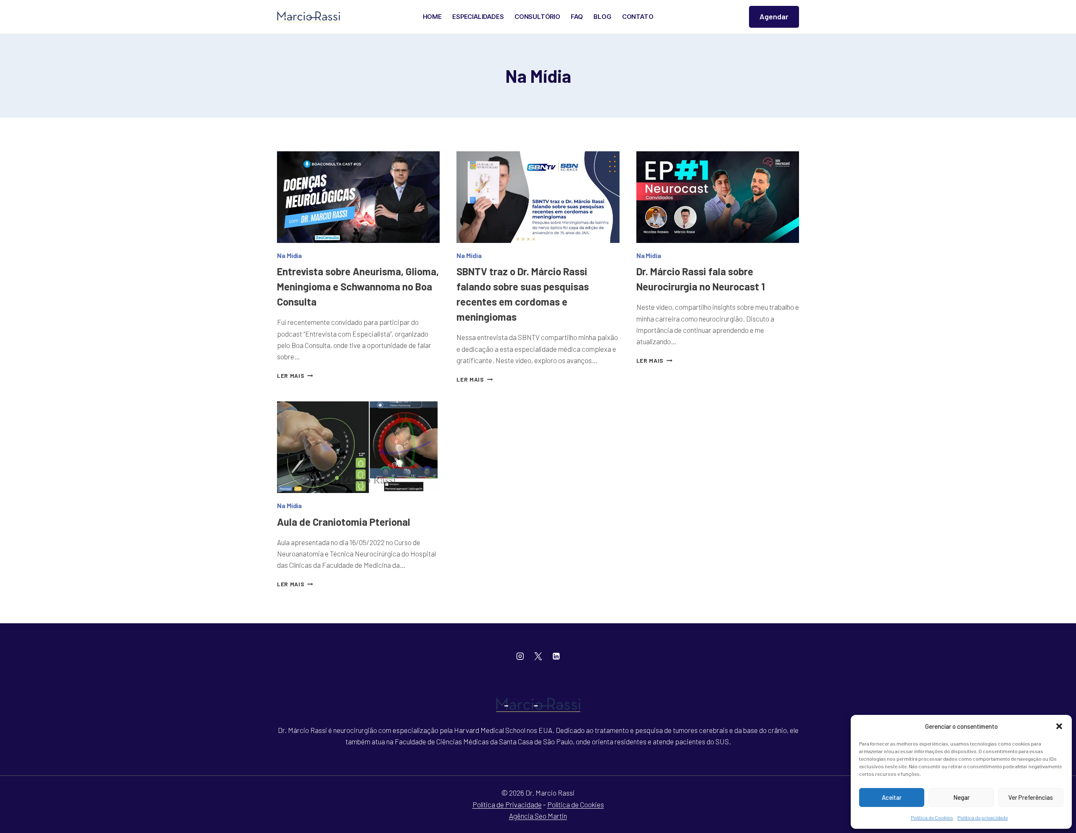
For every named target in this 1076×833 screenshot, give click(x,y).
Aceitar (892, 797)
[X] (538, 656)
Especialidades (478, 17)
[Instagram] (519, 656)
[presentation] (358, 197)
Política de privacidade (982, 817)
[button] (1059, 726)
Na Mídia (289, 255)
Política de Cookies (932, 817)
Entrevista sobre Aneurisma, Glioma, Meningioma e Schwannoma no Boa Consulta (358, 286)
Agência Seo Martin (538, 816)
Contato (638, 17)
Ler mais (295, 375)
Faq (577, 17)
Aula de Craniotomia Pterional (343, 522)
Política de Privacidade (507, 804)
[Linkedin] (556, 656)
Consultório (537, 17)
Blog (602, 17)
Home (432, 17)
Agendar (774, 16)
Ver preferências (1030, 797)
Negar (961, 797)
